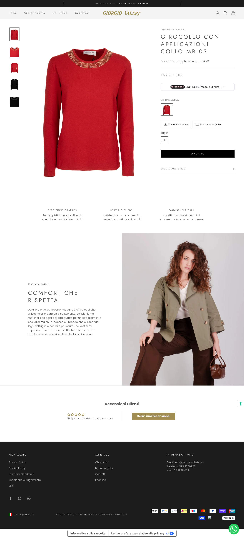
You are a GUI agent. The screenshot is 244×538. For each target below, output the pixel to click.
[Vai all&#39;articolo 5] (14, 100)
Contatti (100, 474)
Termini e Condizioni (21, 474)
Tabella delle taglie (210, 124)
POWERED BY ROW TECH (113, 514)
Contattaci (82, 13)
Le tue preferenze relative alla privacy (137, 533)
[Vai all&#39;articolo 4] (14, 84)
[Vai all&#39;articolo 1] (14, 34)
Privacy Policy (17, 462)
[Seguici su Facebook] (10, 498)
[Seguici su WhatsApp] (29, 498)
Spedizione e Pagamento (25, 480)
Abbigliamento (34, 13)
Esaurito (198, 153)
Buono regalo (104, 468)
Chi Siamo (60, 13)
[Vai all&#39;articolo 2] (14, 51)
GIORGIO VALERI (173, 29)
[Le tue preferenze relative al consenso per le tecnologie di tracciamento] (240, 403)
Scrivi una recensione (153, 416)
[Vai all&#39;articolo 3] (14, 67)
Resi (11, 486)
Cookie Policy (17, 468)
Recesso (100, 480)
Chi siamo (101, 462)
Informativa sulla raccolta (87, 533)
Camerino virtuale (178, 124)
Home (13, 13)
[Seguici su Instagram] (19, 498)
